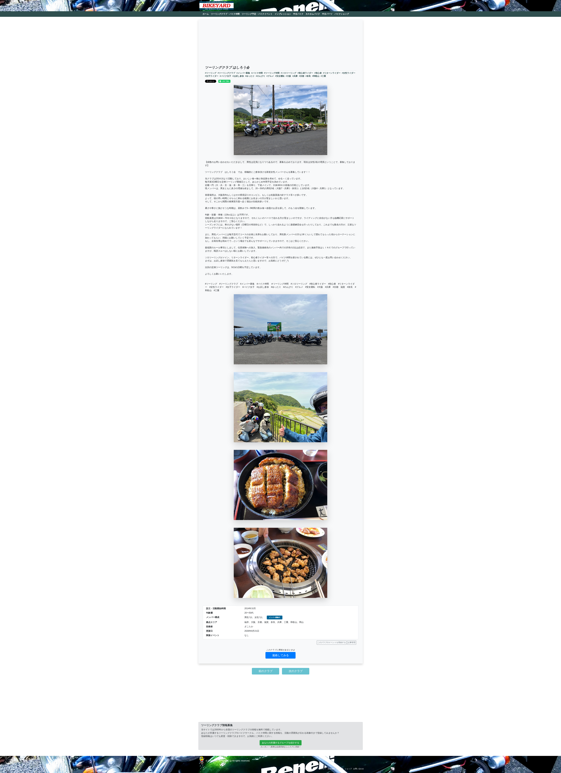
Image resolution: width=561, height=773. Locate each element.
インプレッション (283, 14)
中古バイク (298, 14)
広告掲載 (331, 769)
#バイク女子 (225, 76)
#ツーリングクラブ (226, 73)
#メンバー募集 (243, 73)
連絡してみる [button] (280, 655)
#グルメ (270, 76)
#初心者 (318, 73)
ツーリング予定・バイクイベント (257, 14)
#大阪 (288, 76)
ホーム (206, 14)
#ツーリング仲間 (271, 73)
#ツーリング (210, 73)
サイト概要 (302, 769)
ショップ (348, 769)
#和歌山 (315, 76)
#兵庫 (295, 76)
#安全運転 (279, 76)
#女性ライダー (348, 73)
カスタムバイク (313, 14)
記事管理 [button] (351, 642)
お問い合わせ (358, 769)
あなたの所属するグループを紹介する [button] (280, 742)
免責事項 (339, 769)
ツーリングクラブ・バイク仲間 (225, 14)
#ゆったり (249, 76)
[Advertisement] (280, 43)
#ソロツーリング (288, 73)
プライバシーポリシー (317, 769)
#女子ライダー (211, 76)
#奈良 (308, 76)
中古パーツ (327, 14)
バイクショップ (342, 14)
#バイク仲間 (257, 73)
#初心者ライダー (305, 73)
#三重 (323, 76)
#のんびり (260, 76)
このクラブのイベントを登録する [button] (331, 642)
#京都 (301, 76)
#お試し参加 (238, 76)
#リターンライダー (332, 73)
